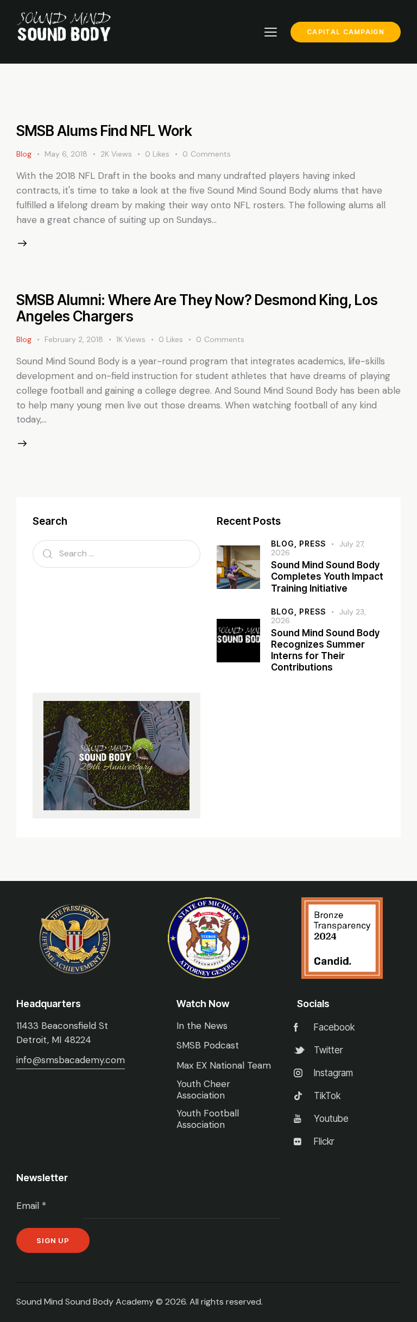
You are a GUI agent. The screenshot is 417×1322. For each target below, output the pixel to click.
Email (31, 1206)
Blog (23, 154)
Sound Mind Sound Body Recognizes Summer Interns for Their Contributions (325, 650)
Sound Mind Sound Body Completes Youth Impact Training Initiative (327, 577)
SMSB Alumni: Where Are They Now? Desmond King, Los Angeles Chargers (197, 308)
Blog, (285, 543)
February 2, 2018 (74, 339)
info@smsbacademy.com (70, 1060)
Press (312, 543)
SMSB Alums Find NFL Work (104, 130)
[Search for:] (116, 553)
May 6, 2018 (66, 154)
